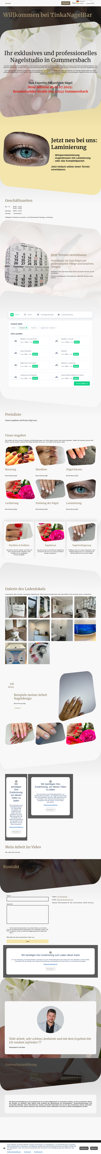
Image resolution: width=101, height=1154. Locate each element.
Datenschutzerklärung (16, 827)
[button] (14, 328)
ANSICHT (18, 708)
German (82, 1)
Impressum (27, 1152)
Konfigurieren (38, 1152)
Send (27, 941)
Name (9, 896)
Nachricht (10, 904)
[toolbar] (50, 328)
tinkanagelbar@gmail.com (65, 899)
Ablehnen (94, 1148)
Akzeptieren (16, 832)
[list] (50, 372)
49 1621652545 (62, 897)
